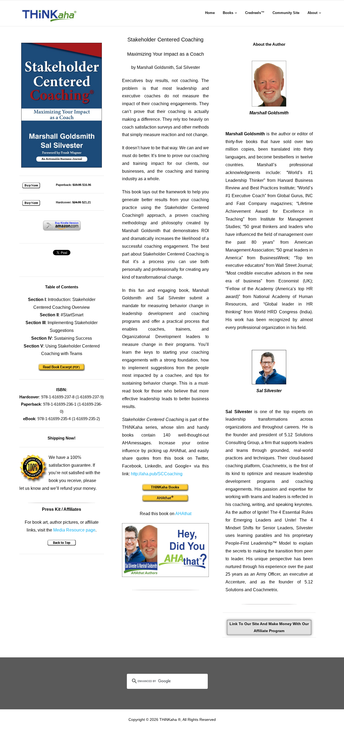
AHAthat (183, 513)
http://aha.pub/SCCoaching (156, 474)
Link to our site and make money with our (269, 627)
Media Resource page (74, 530)
